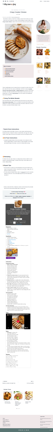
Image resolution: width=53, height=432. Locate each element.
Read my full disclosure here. (16, 17)
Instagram (24, 196)
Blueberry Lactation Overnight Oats (9, 382)
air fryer (8, 233)
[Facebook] (3, 1)
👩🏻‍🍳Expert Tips (7, 74)
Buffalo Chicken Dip (20, 90)
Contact (4, 422)
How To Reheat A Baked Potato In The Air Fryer (47, 72)
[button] (16, 215)
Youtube (20, 196)
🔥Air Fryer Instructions (9, 71)
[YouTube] (11, 1)
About (4, 418)
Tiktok (17, 196)
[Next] (31, 399)
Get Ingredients (11, 257)
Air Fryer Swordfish (30, 382)
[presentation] (39, 52)
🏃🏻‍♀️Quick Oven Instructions (10, 70)
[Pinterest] (7, 1)
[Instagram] (5, 1)
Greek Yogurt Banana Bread (44, 427)
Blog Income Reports (6, 424)
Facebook (28, 196)
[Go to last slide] (4, 399)
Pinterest (14, 197)
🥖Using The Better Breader (10, 68)
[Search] (49, 44)
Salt (10, 240)
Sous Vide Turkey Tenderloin (46, 86)
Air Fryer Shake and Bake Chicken (47, 57)
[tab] (16, 408)
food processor (15, 93)
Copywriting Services (6, 425)
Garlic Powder (12, 243)
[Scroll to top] (51, 429)
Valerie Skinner (19, 224)
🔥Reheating (7, 73)
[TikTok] (9, 1)
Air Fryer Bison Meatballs (39, 57)
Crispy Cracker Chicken (9, 76)
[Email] (13, 1)
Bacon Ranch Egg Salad (10, 90)
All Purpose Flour (13, 239)
